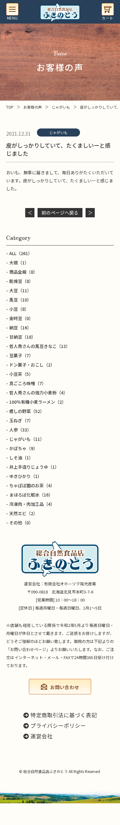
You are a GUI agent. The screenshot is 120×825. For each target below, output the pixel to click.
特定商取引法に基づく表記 (63, 715)
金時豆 (21, 318)
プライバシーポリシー (58, 725)
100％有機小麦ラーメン (37, 402)
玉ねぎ (21, 420)
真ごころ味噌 (27, 383)
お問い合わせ (64, 687)
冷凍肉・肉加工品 (32, 504)
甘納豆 (22, 337)
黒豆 (20, 300)
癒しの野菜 (26, 411)
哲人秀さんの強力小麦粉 (38, 392)
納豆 (20, 327)
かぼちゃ (23, 448)
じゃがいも (58, 132)
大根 (19, 262)
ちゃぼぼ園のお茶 (32, 485)
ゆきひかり (25, 476)
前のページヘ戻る (60, 212)
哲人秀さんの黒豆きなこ (39, 346)
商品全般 (23, 272)
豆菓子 (21, 355)
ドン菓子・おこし (32, 365)
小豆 (19, 309)
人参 (20, 430)
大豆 (20, 290)
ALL (20, 253)
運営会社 (41, 736)
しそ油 (21, 457)
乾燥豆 (21, 281)
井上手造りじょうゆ (34, 467)
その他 (21, 522)
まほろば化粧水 (31, 495)
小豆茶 (21, 374)
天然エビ (23, 513)
